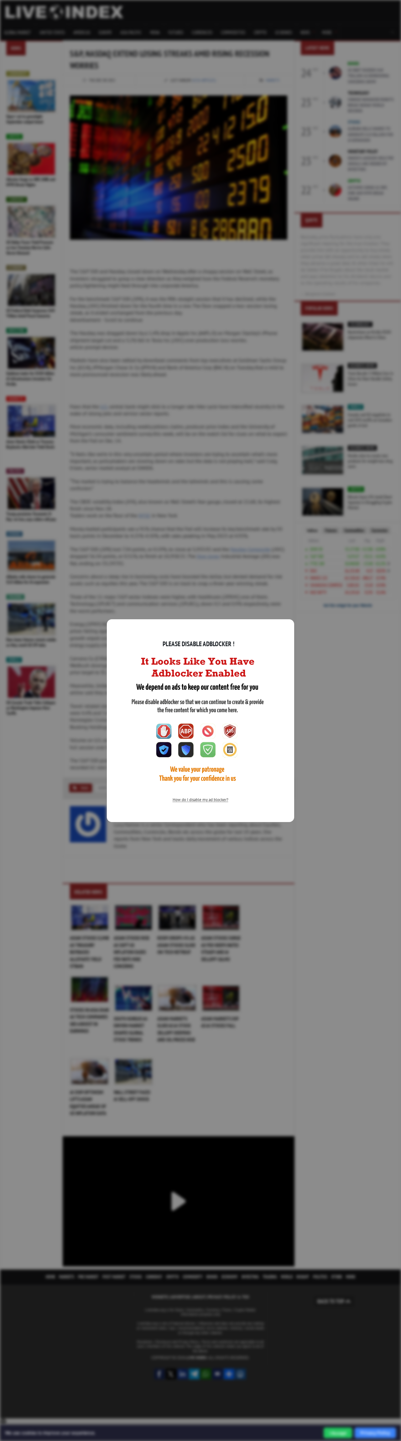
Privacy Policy (375, 1432)
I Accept (337, 1433)
